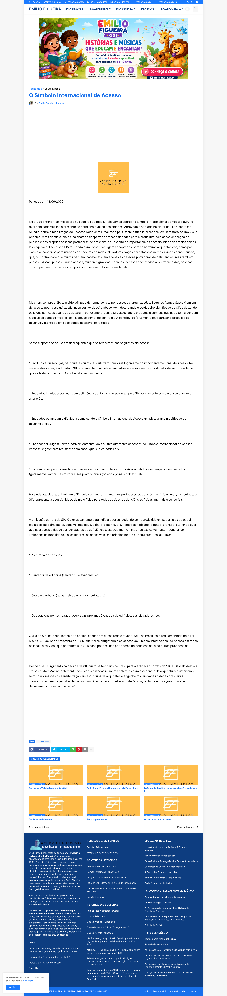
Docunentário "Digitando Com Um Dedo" (49, 957)
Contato (194, 991)
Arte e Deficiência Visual (157, 944)
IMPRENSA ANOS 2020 (166, 2)
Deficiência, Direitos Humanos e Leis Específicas (112, 788)
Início (146, 991)
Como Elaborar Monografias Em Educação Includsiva (171, 861)
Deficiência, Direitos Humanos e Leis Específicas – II (170, 789)
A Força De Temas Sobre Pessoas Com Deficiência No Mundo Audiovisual (170, 974)
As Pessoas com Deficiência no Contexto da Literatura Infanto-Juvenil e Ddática (167, 965)
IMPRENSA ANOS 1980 (74, 2)
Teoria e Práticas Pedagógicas (160, 855)
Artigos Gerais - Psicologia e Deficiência (165, 897)
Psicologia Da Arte (154, 925)
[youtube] (197, 2)
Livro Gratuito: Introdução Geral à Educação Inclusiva (167, 849)
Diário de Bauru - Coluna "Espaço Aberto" (108, 927)
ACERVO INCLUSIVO (53, 2)
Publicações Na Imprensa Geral (103, 910)
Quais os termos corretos (157, 819)
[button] (187, 9)
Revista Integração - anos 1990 (103, 872)
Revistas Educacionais (98, 847)
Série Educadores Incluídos (158, 883)
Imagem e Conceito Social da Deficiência (107, 877)
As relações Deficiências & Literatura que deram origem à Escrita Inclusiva (169, 957)
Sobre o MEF (159, 991)
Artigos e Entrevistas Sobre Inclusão (163, 877)
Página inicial (35, 89)
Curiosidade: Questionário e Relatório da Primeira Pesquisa (111, 890)
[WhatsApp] (73, 749)
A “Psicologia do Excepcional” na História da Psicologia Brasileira (167, 909)
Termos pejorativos (97, 819)
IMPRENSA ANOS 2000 (120, 2)
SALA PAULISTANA (171, 9)
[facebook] (188, 2)
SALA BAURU (147, 9)
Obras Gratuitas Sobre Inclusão (45, 962)
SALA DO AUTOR (74, 9)
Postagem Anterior (40, 827)
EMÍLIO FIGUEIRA (45, 9)
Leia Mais (28, 980)
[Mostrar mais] (91, 749)
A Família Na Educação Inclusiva (161, 872)
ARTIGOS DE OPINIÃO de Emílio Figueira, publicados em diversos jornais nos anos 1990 (113, 951)
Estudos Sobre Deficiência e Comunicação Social (111, 883)
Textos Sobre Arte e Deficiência (161, 939)
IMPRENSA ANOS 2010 (143, 2)
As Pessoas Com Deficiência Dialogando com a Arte (171, 950)
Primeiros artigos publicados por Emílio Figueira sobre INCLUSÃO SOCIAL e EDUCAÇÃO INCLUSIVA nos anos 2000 (113, 961)
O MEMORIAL (35, 2)
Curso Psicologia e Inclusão (158, 902)
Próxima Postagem (186, 827)
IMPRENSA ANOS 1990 (97, 2)
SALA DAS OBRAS (99, 9)
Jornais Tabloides (96, 916)
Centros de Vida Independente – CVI (48, 788)
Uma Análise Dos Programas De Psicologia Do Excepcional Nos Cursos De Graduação (168, 918)
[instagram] (192, 2)
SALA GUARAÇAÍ (124, 9)
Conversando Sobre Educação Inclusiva (165, 866)
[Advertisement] (113, 131)
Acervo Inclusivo (178, 991)
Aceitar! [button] (13, 987)
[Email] (85, 749)
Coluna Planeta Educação (100, 932)
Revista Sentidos (95, 897)
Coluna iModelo (52, 89)
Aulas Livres (35, 968)
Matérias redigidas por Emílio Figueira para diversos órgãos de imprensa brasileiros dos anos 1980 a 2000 (113, 941)
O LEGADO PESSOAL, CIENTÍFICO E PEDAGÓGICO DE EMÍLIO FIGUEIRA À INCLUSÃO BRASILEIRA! (54, 950)
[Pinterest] (79, 749)
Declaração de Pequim (41, 819)
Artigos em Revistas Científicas (102, 852)
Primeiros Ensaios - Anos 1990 (102, 866)
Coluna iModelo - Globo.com (101, 921)
